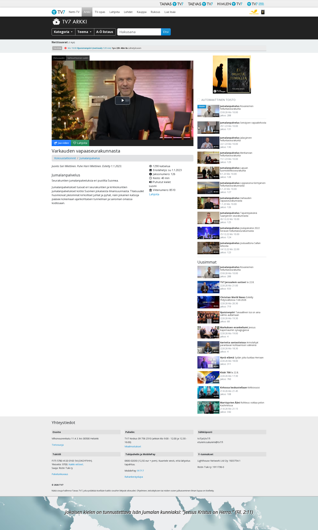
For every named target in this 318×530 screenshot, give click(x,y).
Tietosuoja (58, 444)
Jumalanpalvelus (90, 158)
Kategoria (62, 31)
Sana (263, 12)
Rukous (155, 12)
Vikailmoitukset (133, 446)
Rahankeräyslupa (134, 476)
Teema (83, 31)
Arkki (87, 12)
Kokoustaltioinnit (65, 158)
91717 (140, 470)
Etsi (166, 32)
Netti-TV (74, 12)
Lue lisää (169, 12)
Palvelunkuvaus (60, 474)
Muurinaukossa (254, 12)
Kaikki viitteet (76, 464)
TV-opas (100, 12)
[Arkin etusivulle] (70, 21)
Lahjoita (114, 12)
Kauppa (141, 12)
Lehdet (128, 12)
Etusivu (59, 12)
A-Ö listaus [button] (104, 31)
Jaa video (63, 143)
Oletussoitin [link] (59, 57)
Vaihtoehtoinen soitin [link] (77, 57)
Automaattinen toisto (218, 100)
